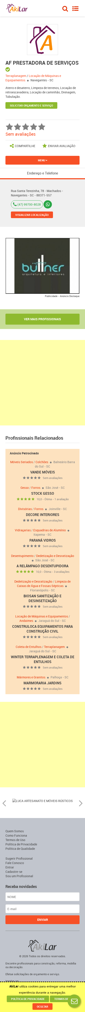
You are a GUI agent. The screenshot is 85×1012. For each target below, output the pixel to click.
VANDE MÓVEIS (42, 472)
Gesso (24, 488)
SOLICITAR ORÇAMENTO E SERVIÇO (31, 105)
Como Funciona (16, 835)
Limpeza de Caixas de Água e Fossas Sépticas (44, 583)
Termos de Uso (15, 840)
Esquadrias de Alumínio (49, 530)
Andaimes (26, 621)
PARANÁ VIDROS (42, 540)
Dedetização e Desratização (55, 556)
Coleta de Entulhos (28, 647)
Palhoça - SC (59, 677)
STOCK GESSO (42, 493)
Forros (35, 488)
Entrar (9, 867)
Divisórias (25, 509)
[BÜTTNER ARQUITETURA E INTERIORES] (42, 265)
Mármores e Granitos (31, 677)
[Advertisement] (42, 382)
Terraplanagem (54, 647)
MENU (42, 160)
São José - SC (55, 488)
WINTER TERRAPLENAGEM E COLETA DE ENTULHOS (42, 659)
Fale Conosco (14, 863)
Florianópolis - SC (42, 590)
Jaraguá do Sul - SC (52, 621)
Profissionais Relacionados (34, 438)
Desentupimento (22, 556)
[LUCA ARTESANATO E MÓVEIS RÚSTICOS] (42, 800)
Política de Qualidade (20, 849)
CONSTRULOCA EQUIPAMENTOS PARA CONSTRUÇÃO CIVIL (42, 629)
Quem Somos (14, 831)
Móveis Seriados (21, 462)
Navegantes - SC (42, 80)
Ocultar (42, 1006)
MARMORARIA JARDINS (42, 683)
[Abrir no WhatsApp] (48, 204)
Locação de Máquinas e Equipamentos (41, 616)
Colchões (42, 462)
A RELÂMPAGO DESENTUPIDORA (42, 566)
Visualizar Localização (32, 215)
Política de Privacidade (21, 844)
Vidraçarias (23, 530)
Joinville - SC (58, 509)
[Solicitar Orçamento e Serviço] (74, 1001)
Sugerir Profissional (19, 858)
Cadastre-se (13, 872)
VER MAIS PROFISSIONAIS (42, 319)
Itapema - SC (42, 534)
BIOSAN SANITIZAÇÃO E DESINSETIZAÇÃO (42, 598)
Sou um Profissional (19, 876)
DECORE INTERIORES (42, 514)
